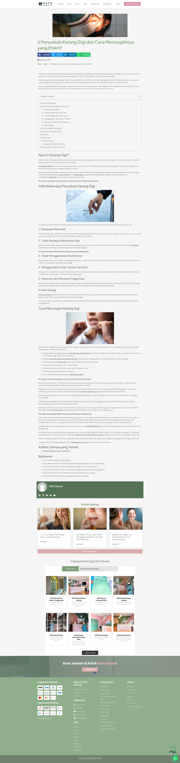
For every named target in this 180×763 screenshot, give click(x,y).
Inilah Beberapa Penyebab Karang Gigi (55, 106)
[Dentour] (173, 750)
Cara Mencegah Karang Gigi (51, 128)
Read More (43, 542)
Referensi (45, 135)
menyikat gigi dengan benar (80, 353)
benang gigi (62, 362)
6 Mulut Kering (48, 125)
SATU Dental (46, 138)
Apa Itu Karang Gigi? (49, 103)
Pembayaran (95, 4)
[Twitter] (50, 495)
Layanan (61, 4)
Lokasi (85, 4)
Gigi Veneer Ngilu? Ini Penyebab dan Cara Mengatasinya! (121, 537)
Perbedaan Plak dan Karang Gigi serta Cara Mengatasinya (67, 251)
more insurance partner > (45, 718)
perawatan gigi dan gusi (88, 392)
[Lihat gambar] (40, 687)
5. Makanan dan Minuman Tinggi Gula (56, 122)
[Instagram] (43, 495)
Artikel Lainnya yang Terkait (51, 131)
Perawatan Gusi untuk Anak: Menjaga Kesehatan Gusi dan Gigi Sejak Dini (89, 537)
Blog (45, 64)
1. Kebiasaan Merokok (51, 110)
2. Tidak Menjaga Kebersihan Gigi (55, 113)
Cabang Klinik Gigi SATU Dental (54, 144)
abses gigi (52, 177)
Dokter (69, 4)
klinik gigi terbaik (91, 426)
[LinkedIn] (39, 495)
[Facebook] (46, 495)
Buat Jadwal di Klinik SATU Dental (53, 147)
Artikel (118, 4)
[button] (44, 55)
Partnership (107, 4)
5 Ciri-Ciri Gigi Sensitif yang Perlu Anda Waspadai (52, 535)
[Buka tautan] (54, 519)
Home (40, 64)
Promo (77, 4)
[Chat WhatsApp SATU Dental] (175, 758)
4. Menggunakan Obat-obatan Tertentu (57, 119)
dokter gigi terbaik (76, 375)
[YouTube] (54, 495)
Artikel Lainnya (48, 141)
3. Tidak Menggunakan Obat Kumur (55, 116)
